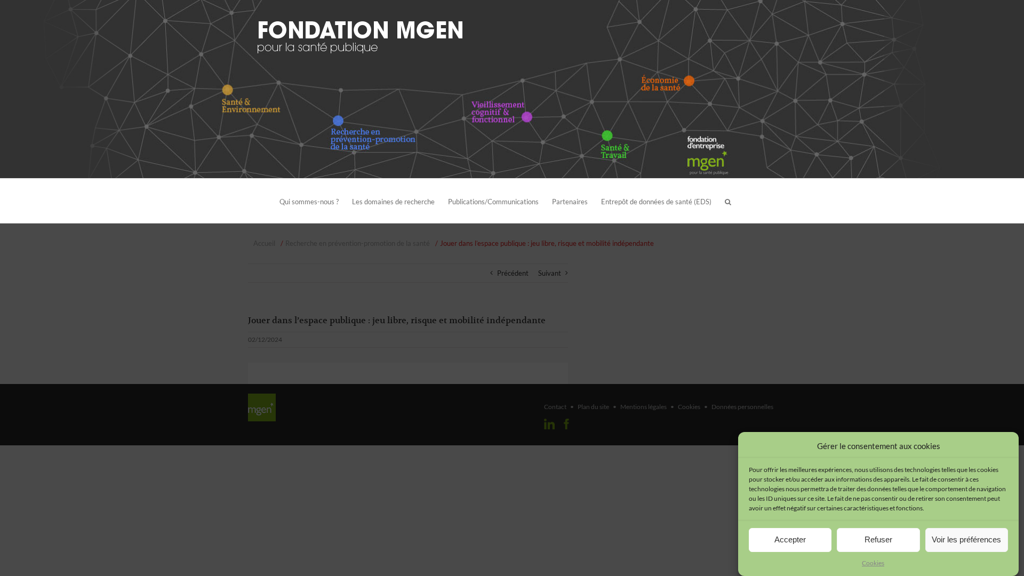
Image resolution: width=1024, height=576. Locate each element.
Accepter (790, 539)
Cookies (873, 563)
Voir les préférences (966, 539)
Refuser (878, 539)
